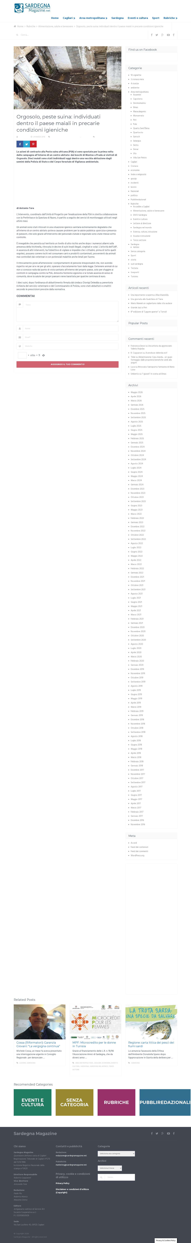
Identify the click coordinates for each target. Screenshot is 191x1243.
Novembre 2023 (138, 493)
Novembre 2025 (138, 413)
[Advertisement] (67, 186)
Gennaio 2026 (137, 405)
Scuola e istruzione (141, 236)
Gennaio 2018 (137, 766)
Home (55, 18)
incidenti (135, 183)
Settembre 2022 (138, 539)
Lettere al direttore (142, 223)
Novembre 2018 (138, 724)
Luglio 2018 (136, 740)
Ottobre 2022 (137, 535)
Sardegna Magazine (35, 1133)
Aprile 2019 (136, 703)
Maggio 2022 (137, 556)
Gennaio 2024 (137, 484)
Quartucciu (138, 132)
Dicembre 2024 (138, 447)
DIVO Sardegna (140, 215)
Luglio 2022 (136, 547)
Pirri (134, 120)
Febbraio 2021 (137, 619)
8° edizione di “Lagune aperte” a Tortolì (149, 312)
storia (133, 260)
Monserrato (138, 115)
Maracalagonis (139, 111)
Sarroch (136, 136)
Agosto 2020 (137, 644)
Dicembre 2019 (137, 669)
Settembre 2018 (138, 732)
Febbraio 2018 (137, 761)
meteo (136, 247)
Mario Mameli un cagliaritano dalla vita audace (151, 303)
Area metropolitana (92, 18)
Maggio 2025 (137, 434)
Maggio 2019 (136, 698)
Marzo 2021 (136, 614)
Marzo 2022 (136, 564)
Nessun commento (104, 137)
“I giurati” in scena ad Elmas (154, 374)
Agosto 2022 (137, 543)
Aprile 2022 (136, 560)
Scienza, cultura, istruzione (145, 232)
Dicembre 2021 (137, 577)
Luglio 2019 (136, 690)
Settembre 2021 (138, 589)
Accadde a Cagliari (141, 206)
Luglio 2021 (136, 598)
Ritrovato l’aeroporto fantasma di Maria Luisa (152, 368)
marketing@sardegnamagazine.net (71, 1165)
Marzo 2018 (136, 757)
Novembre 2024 (138, 451)
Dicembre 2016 (137, 820)
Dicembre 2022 (137, 526)
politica (134, 195)
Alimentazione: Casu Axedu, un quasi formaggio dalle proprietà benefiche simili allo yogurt (151, 360)
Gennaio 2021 (137, 623)
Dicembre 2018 (137, 719)
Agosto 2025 (137, 421)
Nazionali (135, 191)
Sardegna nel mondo (142, 227)
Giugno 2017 (136, 795)
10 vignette (136, 75)
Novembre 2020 (138, 631)
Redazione (23, 137)
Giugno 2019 (136, 694)
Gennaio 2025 (137, 442)
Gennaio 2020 (137, 665)
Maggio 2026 (137, 392)
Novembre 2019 (138, 673)
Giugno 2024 (136, 472)
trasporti (135, 272)
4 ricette (135, 83)
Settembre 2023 (138, 501)
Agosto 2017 (136, 786)
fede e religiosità (138, 174)
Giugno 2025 (136, 430)
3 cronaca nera (137, 79)
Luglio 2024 (136, 468)
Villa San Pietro (140, 157)
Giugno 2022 (136, 552)
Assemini (137, 94)
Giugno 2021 (136, 602)
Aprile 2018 (136, 753)
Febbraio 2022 (137, 568)
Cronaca (134, 166)
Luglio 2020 (136, 648)
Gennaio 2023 (137, 522)
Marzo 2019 (136, 707)
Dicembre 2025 (137, 409)
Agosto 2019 (136, 686)
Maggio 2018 (136, 749)
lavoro (133, 187)
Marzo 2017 (136, 807)
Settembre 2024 (138, 459)
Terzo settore (139, 240)
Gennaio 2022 (137, 573)
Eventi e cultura (138, 18)
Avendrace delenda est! (156, 353)
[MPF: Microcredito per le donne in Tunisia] (95, 1021)
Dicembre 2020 (138, 627)
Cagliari (68, 18)
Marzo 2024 (136, 480)
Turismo (134, 276)
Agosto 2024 (137, 463)
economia (135, 170)
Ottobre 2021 (137, 585)
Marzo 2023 (136, 514)
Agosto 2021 (136, 593)
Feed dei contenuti (139, 847)
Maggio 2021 (136, 606)
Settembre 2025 (138, 417)
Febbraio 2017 (137, 812)
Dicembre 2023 (137, 489)
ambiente (135, 88)
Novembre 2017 (138, 774)
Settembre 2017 (138, 782)
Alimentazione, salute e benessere (65, 137)
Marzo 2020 (136, 656)
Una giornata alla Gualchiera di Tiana (147, 299)
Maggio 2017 (136, 799)
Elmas (135, 107)
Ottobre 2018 (137, 728)
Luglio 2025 (136, 426)
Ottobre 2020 (137, 635)
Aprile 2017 (136, 803)
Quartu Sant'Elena (141, 128)
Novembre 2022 (138, 531)
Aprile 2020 (136, 652)
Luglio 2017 (136, 791)
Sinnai (135, 149)
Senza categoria (138, 251)
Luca (133, 367)
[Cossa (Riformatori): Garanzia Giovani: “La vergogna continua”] (39, 1021)
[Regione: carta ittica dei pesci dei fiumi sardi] (151, 1021)
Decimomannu (139, 103)
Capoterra (137, 99)
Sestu (135, 145)
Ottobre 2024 (137, 455)
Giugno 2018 (136, 745)
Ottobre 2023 (137, 497)
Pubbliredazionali (138, 199)
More (60, 1063)
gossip (134, 178)
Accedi (134, 843)
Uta (134, 153)
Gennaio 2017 (137, 816)
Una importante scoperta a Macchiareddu (150, 295)
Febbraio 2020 (137, 661)
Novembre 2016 (138, 824)
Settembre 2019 (138, 682)
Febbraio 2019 (137, 711)
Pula (135, 124)
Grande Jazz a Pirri (139, 307)
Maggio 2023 (136, 510)
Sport (155, 18)
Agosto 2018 (136, 736)
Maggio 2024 (137, 476)
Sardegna (117, 18)
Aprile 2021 (136, 610)
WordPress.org (137, 855)
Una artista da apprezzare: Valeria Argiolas (151, 347)
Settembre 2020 (138, 640)
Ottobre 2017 (137, 778)
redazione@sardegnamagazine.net (71, 1155)
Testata (134, 268)
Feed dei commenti (139, 851)
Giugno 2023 (136, 505)
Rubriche (169, 18)
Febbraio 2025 (137, 438)
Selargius (137, 141)
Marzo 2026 (136, 400)
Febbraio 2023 (137, 518)
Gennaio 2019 (137, 715)
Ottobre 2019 (137, 677)
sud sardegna (137, 264)
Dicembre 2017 (137, 770)
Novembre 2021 (138, 581)
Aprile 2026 (136, 396)
